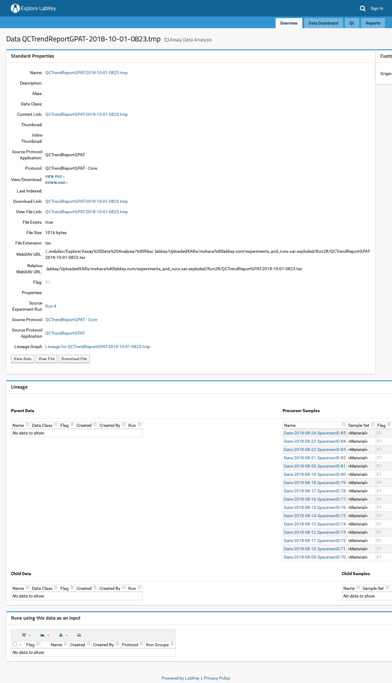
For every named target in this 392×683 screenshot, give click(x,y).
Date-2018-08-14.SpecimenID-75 (315, 515)
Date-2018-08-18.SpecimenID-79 (315, 482)
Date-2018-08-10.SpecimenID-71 (315, 548)
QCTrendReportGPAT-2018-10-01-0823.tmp (86, 72)
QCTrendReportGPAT (65, 333)
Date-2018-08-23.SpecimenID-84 (315, 441)
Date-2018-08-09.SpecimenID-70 (315, 557)
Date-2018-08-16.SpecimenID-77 (315, 499)
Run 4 (50, 306)
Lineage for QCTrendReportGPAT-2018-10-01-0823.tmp (97, 346)
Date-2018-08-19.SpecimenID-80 (315, 474)
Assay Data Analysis (191, 39)
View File (53, 177)
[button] (362, 8)
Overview (289, 23)
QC (352, 23)
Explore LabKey (38, 8)
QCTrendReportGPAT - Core (71, 319)
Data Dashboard (323, 23)
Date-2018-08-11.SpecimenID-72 (315, 540)
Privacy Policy (217, 678)
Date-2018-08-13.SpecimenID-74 (315, 524)
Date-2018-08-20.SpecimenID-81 (315, 466)
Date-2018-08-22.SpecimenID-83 (315, 449)
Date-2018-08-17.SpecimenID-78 (315, 490)
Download (55, 183)
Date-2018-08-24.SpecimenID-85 (315, 433)
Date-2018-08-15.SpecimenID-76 (315, 507)
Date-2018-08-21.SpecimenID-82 (315, 457)
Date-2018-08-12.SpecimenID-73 (315, 532)
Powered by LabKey (180, 678)
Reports (373, 23)
